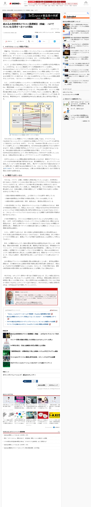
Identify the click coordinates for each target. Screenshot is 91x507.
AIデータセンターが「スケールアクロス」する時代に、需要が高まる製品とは (80, 103)
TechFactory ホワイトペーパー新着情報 (14, 431)
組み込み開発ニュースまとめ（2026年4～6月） (16, 435)
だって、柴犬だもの (77, 108)
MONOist (4, 10)
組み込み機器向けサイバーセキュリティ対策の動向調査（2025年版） (22, 448)
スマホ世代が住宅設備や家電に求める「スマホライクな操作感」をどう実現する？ (25, 441)
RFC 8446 (7, 168)
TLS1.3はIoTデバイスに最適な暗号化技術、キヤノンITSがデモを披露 (32, 357)
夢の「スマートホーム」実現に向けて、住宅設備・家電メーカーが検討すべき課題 (25, 438)
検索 (88, 13)
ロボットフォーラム (67, 92)
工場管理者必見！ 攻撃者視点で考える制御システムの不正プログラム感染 (34, 351)
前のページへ (27, 36)
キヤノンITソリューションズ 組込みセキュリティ (19, 375)
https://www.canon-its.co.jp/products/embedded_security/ (29, 304)
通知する (22, 41)
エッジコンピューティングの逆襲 (71, 94)
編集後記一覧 (86, 121)
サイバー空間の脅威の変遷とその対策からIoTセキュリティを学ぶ (31, 339)
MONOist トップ (53, 385)
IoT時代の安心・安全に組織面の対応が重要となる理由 (27, 345)
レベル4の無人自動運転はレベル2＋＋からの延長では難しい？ (80, 117)
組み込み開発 (10, 10)
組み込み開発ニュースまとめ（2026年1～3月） (16, 444)
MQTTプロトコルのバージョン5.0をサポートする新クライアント (31, 363)
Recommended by (49, 427)
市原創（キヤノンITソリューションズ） (44, 32)
